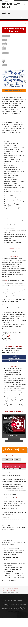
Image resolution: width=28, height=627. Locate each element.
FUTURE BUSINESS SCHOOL (8, 67)
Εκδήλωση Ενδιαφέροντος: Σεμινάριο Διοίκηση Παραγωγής (14, 450)
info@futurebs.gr (18, 497)
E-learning (17, 459)
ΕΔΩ (10, 475)
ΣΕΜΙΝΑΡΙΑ (10, 588)
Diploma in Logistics (7, 459)
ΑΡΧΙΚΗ (4, 588)
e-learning (16, 588)
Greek (7, 1)
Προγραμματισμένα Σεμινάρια (10, 590)
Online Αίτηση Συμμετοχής (14, 466)
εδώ (6, 280)
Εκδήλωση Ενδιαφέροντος (14, 90)
